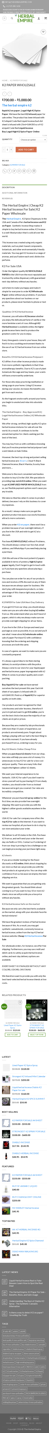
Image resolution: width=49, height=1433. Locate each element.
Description (8, 187)
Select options (37, 1035)
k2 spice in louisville (33, 1376)
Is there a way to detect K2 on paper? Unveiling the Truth (26, 1313)
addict (15, 1331)
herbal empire (19, 1358)
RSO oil (5, 1398)
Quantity (7, 139)
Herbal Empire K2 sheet (36, 1358)
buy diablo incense (29, 1345)
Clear (44, 135)
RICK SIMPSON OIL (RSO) (36, 1393)
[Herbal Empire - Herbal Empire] (25, 18)
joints (43, 1367)
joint (36, 1367)
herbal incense (8, 1362)
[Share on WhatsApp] (4, 171)
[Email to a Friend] (19, 171)
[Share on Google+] (29, 171)
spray (19, 1398)
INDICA (30, 1367)
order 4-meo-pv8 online (29, 1384)
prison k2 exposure (19, 1389)
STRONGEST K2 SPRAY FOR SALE (37, 1026)
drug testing (7, 1358)
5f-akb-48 (6, 1331)
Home (4, 80)
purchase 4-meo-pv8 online (13, 1393)
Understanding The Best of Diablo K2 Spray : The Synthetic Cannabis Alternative (26, 1303)
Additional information (14, 193)
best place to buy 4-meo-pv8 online (16, 1336)
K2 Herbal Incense (34, 936)
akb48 (22, 1331)
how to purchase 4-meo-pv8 (13, 1367)
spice (13, 1398)
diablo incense (18, 1349)
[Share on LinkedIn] (34, 171)
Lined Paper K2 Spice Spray (12, 1026)
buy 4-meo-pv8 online (11, 1345)
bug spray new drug (36, 1340)
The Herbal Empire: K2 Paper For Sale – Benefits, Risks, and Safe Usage (27, 1293)
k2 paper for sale (9, 1376)
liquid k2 (30, 1380)
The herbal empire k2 (17, 105)
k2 (4, 1371)
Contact (25, 1425)
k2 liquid (39, 1371)
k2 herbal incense (27, 1371)
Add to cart (26, 149)
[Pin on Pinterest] (24, 171)
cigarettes (6, 1349)
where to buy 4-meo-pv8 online (30, 1402)
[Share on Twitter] (14, 171)
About (39, 1423)
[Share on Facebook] (9, 171)
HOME (9, 1423)
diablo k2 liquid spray (34, 1349)
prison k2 (6, 1389)
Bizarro (23, 460)
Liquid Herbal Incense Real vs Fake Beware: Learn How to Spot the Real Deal (26, 1283)
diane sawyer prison (31, 1353)
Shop (15, 1423)
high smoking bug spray (25, 1362)
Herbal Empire (13, 218)
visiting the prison (9, 1402)
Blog (31, 1423)
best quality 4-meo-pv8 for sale (14, 1340)
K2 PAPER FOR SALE (18, 80)
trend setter (28, 1398)
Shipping (24, 1423)
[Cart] (45, 18)
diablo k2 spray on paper (12, 1353)
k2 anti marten (12, 1371)
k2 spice (21, 1376)
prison (43, 1384)
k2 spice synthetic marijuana (13, 1380)
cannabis (41, 1345)
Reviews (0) (7, 198)
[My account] (38, 18)
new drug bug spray (10, 1384)
